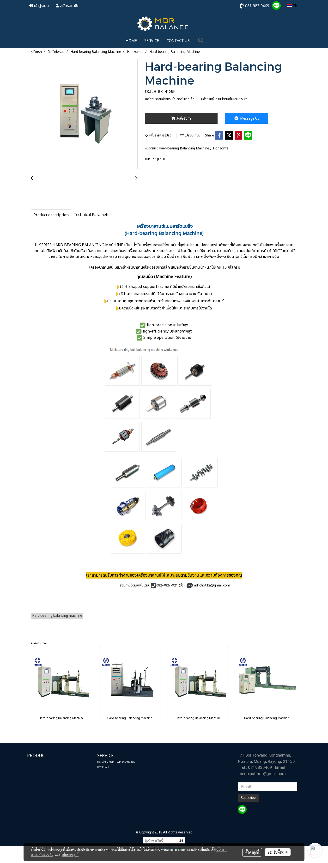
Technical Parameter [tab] (92, 215)
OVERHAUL (103, 767)
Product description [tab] (51, 215)
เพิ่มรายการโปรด (159, 135)
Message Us (249, 118)
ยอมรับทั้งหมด (277, 852)
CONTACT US (178, 40)
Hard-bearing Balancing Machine (184, 148)
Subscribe (248, 797)
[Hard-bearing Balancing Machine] (84, 114)
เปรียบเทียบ (192, 135)
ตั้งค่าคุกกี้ (252, 852)
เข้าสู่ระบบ (41, 6)
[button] (201, 40)
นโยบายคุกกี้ (70, 854)
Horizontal (221, 148)
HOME (131, 40)
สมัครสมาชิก (69, 6)
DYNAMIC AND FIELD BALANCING (116, 761)
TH (294, 5)
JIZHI (161, 159)
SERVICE (151, 40)
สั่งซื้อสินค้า (183, 118)
